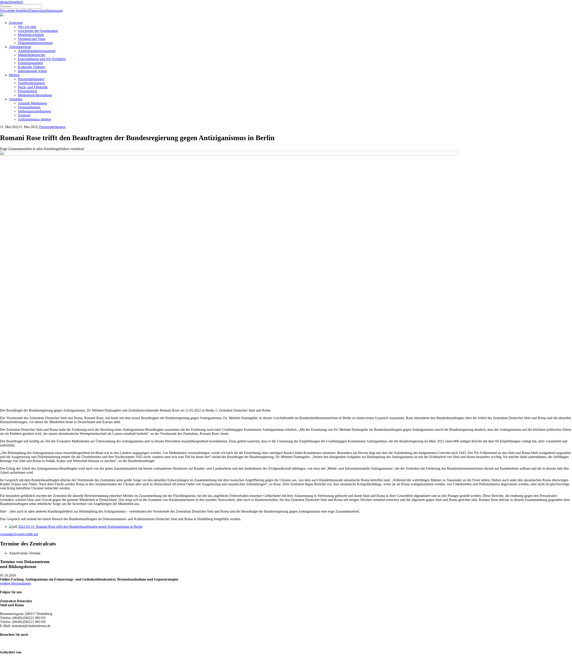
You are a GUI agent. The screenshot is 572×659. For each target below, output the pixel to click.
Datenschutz (37, 11)
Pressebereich (27, 91)
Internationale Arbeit (32, 71)
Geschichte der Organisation (38, 31)
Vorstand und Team (31, 39)
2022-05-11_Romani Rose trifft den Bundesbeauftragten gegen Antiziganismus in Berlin (80, 526)
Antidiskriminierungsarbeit (36, 51)
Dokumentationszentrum (35, 43)
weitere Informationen (15, 583)
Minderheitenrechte (31, 55)
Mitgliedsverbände (31, 35)
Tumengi (24, 115)
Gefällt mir (30, 534)
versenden (7, 534)
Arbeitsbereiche (20, 47)
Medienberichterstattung (35, 95)
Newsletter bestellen (14, 11)
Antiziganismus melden (34, 119)
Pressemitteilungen (31, 79)
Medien (14, 75)
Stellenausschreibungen (34, 111)
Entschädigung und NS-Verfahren (42, 59)
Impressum (55, 11)
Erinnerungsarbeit (30, 63)
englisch (17, 2)
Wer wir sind (27, 27)
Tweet (18, 534)
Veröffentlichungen (31, 83)
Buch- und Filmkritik (33, 87)
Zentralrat (16, 23)
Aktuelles (15, 99)
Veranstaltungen (29, 107)
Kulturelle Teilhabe (31, 67)
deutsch (5, 2)
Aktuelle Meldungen (32, 103)
